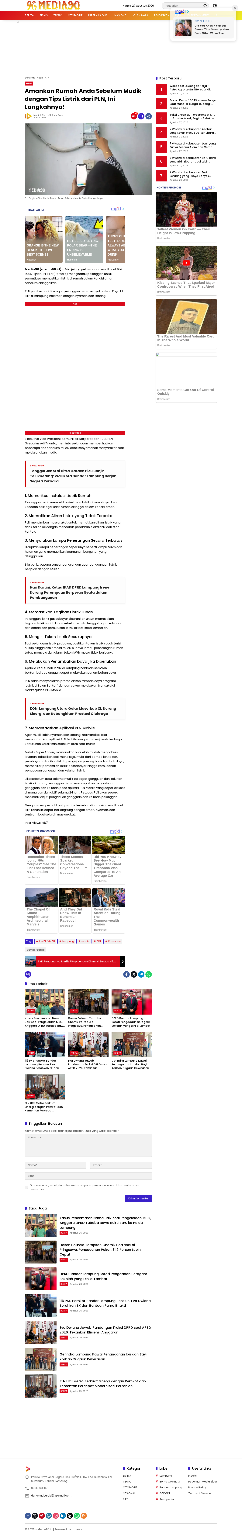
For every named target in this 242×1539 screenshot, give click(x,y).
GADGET (165, 1493)
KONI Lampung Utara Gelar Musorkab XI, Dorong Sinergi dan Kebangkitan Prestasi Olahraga (73, 711)
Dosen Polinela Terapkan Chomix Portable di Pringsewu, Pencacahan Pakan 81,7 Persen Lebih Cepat (85, 1022)
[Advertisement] (121, 47)
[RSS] (84, 1516)
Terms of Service (199, 1493)
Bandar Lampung (171, 1487)
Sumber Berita (35, 950)
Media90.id (39, 115)
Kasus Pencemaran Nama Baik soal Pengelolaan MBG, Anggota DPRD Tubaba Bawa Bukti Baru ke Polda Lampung (45, 1022)
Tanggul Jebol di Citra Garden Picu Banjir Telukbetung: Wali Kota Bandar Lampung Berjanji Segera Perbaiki (74, 476)
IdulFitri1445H (47, 941)
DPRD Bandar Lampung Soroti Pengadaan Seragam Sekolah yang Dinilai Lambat (131, 1021)
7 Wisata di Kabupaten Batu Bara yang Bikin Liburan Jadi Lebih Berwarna (193, 160)
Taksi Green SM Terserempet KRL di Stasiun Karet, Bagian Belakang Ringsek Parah (193, 116)
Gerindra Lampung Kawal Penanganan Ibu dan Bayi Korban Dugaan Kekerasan (130, 1064)
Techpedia (167, 1499)
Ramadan (114, 941)
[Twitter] (134, 974)
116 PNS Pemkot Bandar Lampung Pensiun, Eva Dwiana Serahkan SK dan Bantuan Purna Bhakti (42, 1064)
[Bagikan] (148, 116)
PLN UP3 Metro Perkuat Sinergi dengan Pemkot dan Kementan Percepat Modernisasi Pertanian (44, 1107)
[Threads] (70, 1516)
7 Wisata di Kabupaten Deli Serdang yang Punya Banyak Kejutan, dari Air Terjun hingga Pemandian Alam (190, 174)
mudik (85, 941)
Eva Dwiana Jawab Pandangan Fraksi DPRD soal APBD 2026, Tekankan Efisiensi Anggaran (87, 1064)
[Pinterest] (42, 1516)
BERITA (29, 83)
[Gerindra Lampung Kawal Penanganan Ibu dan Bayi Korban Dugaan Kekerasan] (132, 1044)
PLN (99, 941)
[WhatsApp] (148, 974)
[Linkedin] (63, 1516)
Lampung (68, 941)
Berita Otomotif (170, 1481)
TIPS (125, 1499)
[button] (205, 5)
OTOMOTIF (130, 1487)
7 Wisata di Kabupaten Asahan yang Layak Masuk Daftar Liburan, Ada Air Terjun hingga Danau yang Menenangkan (193, 131)
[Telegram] (141, 974)
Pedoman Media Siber (202, 1481)
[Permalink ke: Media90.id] (29, 116)
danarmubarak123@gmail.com (51, 1495)
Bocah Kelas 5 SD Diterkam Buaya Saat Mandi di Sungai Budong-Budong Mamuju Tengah (193, 102)
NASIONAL (129, 1493)
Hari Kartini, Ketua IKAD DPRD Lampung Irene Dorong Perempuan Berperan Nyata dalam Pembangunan (69, 592)
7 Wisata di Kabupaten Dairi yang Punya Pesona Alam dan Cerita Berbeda (193, 145)
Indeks (192, 1476)
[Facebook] (126, 974)
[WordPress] (49, 1516)
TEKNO (127, 1481)
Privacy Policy (197, 1487)
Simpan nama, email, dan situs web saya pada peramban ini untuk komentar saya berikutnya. (84, 1187)
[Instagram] (56, 1516)
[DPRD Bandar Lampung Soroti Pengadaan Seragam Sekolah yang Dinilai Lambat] (132, 1002)
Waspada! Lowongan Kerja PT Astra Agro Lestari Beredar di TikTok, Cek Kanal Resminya (190, 88)
